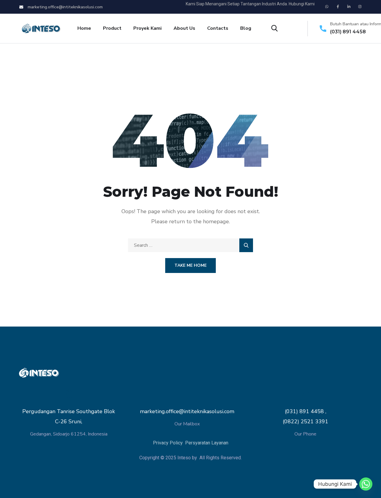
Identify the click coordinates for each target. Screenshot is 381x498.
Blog (245, 28)
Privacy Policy (168, 443)
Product (112, 28)
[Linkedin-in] (349, 6)
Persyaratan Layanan (206, 443)
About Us (184, 28)
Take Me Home (190, 265)
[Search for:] (190, 245)
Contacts (217, 28)
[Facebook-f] (338, 6)
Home (84, 28)
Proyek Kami (147, 28)
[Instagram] (360, 6)
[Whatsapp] (327, 6)
